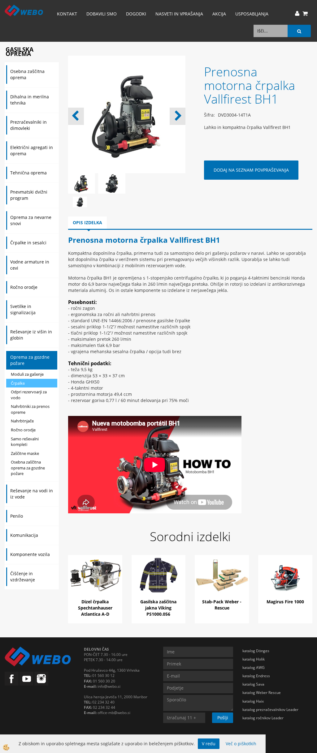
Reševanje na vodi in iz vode (31, 494)
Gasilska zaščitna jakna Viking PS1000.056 (158, 608)
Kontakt (67, 14)
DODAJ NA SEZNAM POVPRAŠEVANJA (251, 170)
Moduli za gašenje (27, 374)
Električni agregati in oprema (31, 150)
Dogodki (136, 14)
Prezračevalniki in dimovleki (28, 125)
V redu (208, 744)
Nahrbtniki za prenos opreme (30, 409)
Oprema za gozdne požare (30, 360)
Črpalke (18, 383)
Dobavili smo (101, 14)
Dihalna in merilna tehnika (29, 100)
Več (95, 581)
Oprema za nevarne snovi (30, 220)
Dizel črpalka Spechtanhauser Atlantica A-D (95, 608)
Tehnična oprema (28, 173)
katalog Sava (253, 684)
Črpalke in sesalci (28, 243)
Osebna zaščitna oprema (27, 74)
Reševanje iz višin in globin (31, 335)
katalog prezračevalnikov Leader (270, 709)
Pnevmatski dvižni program (28, 195)
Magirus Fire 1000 (285, 602)
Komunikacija (24, 535)
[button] (177, 116)
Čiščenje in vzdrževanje (22, 577)
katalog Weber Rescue (261, 692)
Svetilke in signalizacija (23, 309)
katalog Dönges (255, 650)
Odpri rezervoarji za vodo (29, 394)
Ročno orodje (23, 287)
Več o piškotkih (241, 744)
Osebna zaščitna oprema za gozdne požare (28, 467)
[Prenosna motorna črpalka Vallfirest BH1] (80, 201)
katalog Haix (253, 701)
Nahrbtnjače (22, 421)
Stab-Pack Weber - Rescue (221, 605)
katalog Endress (256, 675)
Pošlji (222, 718)
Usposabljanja (251, 14)
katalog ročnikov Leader (263, 718)
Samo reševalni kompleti (25, 441)
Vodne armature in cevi (29, 265)
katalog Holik (253, 659)
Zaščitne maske (25, 453)
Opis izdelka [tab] (87, 222)
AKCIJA (219, 14)
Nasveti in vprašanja (179, 14)
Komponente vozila (30, 554)
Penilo (16, 516)
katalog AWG (253, 667)
